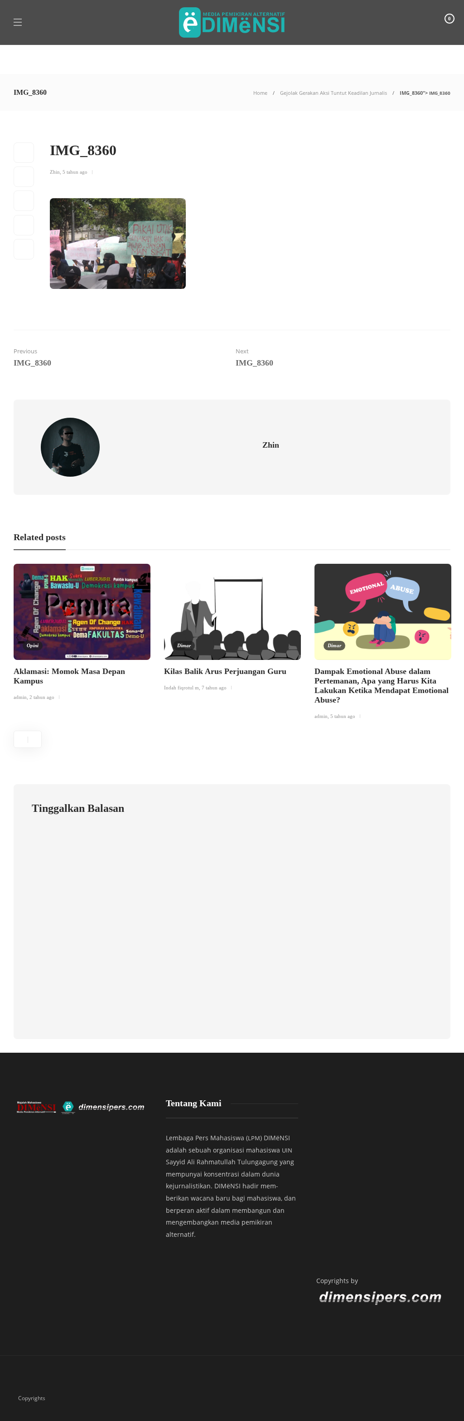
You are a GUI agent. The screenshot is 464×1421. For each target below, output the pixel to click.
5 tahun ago (75, 172)
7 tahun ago (214, 687)
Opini (33, 645)
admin (20, 697)
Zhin (55, 172)
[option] (82, 633)
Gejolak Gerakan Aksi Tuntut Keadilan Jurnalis (333, 92)
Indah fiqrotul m (181, 687)
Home (260, 92)
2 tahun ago (41, 697)
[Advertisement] (382, 1178)
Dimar (184, 645)
